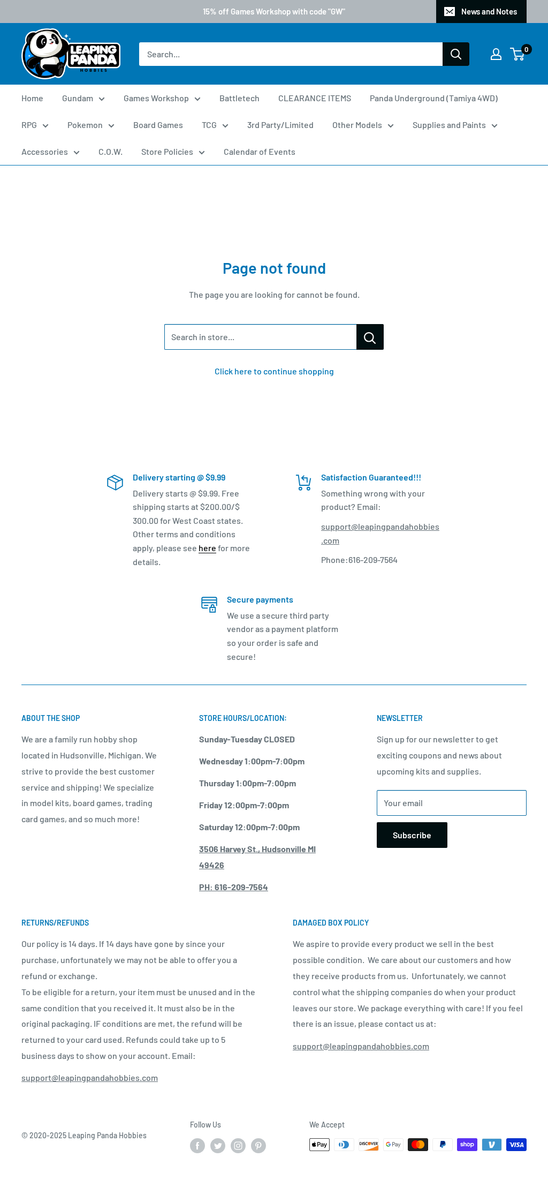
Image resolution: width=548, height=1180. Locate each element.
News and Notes (489, 11)
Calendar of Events (259, 151)
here (207, 548)
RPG (29, 124)
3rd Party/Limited (280, 124)
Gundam (77, 98)
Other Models (357, 124)
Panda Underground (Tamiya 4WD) (434, 98)
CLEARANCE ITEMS (314, 98)
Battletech (239, 98)
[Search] (456, 54)
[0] (517, 54)
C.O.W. (110, 151)
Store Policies (167, 151)
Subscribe (412, 835)
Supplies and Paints (449, 124)
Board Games (158, 124)
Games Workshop (156, 98)
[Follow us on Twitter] (217, 1145)
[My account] (496, 54)
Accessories (44, 151)
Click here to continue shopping (274, 371)
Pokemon (85, 124)
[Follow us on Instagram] (238, 1145)
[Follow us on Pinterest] (258, 1145)
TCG (209, 124)
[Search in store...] (370, 337)
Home (32, 98)
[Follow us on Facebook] (197, 1145)
